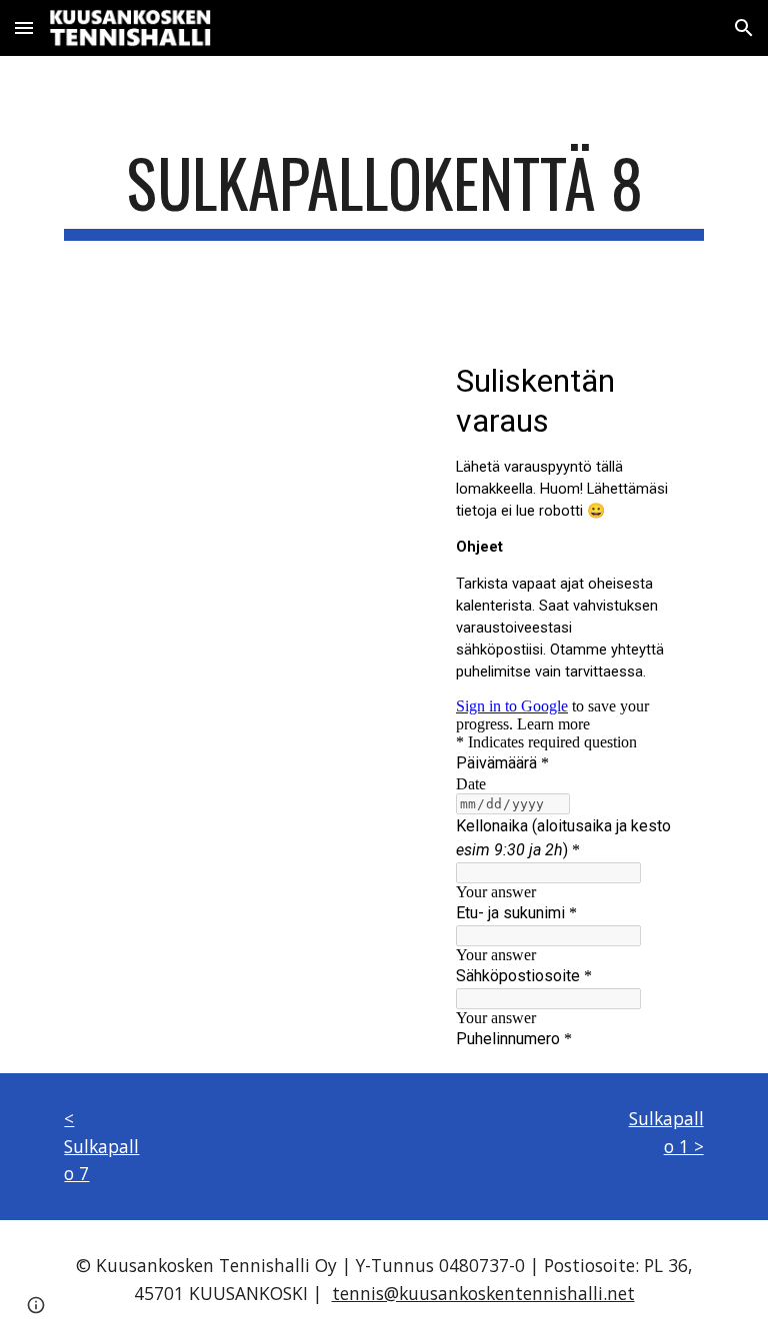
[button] (24, 27)
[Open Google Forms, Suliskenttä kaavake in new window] (674, 379)
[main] (383, 192)
